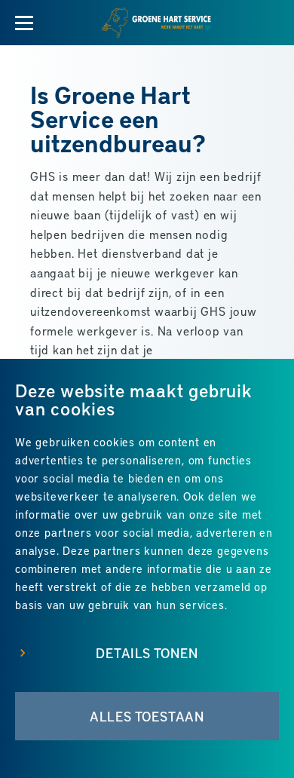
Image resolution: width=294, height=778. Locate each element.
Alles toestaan (147, 716)
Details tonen (147, 653)
